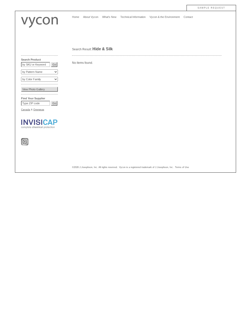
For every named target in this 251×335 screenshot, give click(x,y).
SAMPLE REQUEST (211, 8)
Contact (188, 16)
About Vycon (90, 16)
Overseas (38, 109)
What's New (109, 16)
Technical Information (133, 16)
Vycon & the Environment (165, 16)
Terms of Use (182, 167)
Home (75, 16)
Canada (25, 109)
